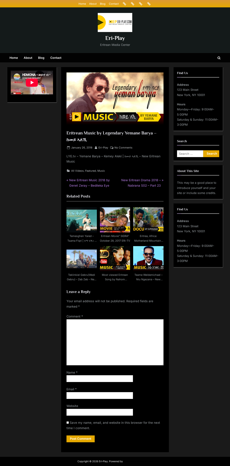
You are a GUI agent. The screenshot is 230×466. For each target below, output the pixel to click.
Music (101, 170)
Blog (102, 3)
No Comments (123, 148)
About (93, 3)
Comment (74, 316)
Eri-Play (115, 38)
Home (82, 3)
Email (71, 389)
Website (72, 406)
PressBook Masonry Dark (138, 461)
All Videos (77, 170)
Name (72, 372)
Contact (114, 3)
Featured (90, 170)
